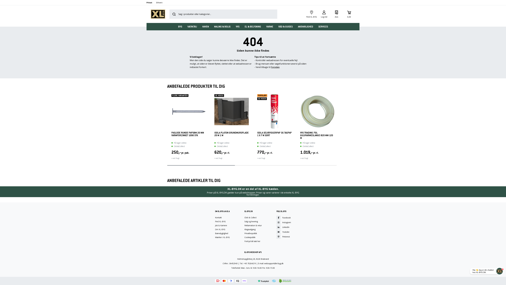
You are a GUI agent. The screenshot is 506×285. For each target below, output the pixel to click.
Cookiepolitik (249, 237)
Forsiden (275, 67)
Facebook (286, 217)
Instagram (286, 222)
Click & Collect (250, 217)
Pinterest (286, 236)
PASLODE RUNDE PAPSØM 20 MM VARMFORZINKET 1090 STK (187, 134)
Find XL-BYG (220, 221)
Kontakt (218, 217)
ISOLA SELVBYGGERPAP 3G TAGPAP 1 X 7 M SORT (274, 134)
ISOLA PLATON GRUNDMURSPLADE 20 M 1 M (231, 134)
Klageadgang (250, 229)
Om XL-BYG (220, 229)
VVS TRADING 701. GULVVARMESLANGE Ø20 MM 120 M (316, 135)
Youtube (285, 232)
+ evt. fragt (175, 158)
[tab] (180, 26)
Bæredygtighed (221, 233)
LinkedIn (285, 227)
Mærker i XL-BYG (222, 237)
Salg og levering (251, 221)
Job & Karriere (221, 225)
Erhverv (159, 2)
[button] (167, 128)
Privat (149, 2)
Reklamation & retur (253, 225)
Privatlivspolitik (250, 233)
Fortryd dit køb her (252, 241)
